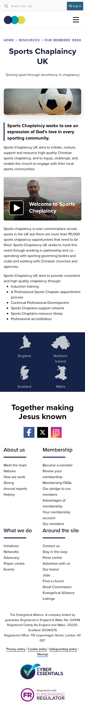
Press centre (52, 557)
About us (14, 449)
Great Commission (57, 586)
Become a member (58, 465)
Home (9, 40)
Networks (11, 551)
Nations (10, 470)
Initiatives (11, 545)
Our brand (50, 569)
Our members (53, 523)
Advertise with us (56, 563)
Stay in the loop (55, 551)
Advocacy (11, 557)
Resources (29, 40)
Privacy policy (15, 649)
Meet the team (15, 465)
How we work (14, 476)
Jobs (46, 575)
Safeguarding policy (63, 649)
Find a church (53, 580)
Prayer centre (14, 563)
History (9, 494)
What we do (18, 530)
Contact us (51, 545)
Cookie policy (37, 649)
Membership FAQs (57, 482)
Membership (58, 449)
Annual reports (15, 488)
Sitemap (42, 654)
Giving (9, 482)
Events (9, 569)
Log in (77, 6)
